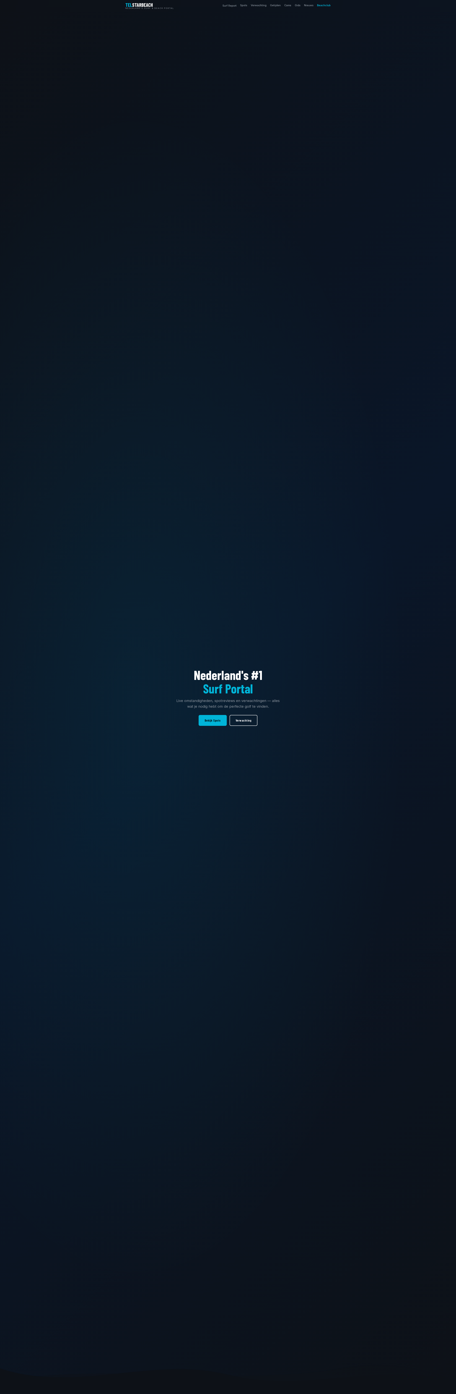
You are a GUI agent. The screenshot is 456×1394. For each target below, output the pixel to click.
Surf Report (229, 5)
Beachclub (324, 5)
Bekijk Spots (213, 720)
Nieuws (309, 5)
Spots (243, 5)
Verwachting (258, 5)
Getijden (275, 5)
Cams (287, 5)
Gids (297, 5)
